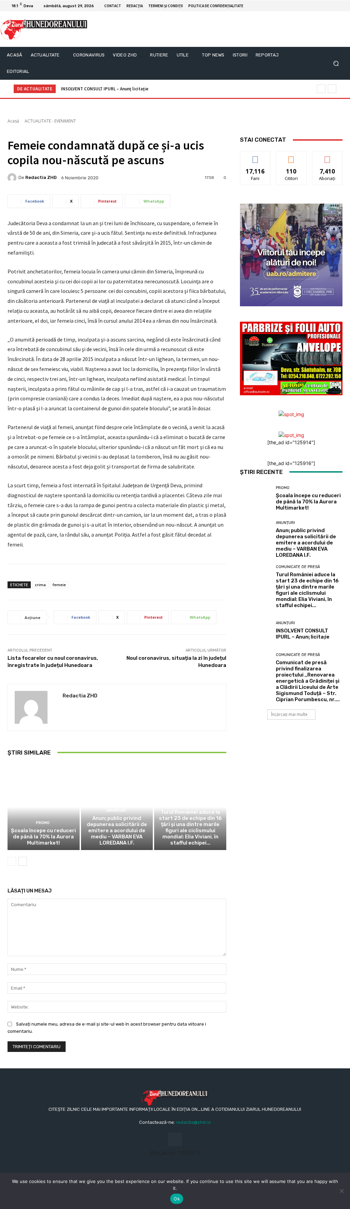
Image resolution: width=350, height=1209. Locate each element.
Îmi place (255, 156)
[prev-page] (12, 861)
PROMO (43, 823)
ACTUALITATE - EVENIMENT (50, 121)
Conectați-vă (291, 156)
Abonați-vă (327, 156)
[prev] (321, 89)
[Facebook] (331, 6)
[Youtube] (340, 6)
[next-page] (22, 861)
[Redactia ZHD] (13, 177)
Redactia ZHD (41, 177)
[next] (332, 89)
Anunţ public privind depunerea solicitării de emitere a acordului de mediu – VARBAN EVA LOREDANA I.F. (117, 830)
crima (40, 584)
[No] (341, 1190)
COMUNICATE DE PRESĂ (189, 804)
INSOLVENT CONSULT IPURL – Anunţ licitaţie (104, 89)
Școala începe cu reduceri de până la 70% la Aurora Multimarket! (43, 836)
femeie (59, 584)
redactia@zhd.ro (193, 1122)
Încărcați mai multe (289, 714)
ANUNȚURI (116, 810)
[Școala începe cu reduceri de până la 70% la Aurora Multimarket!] (44, 807)
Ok (177, 1198)
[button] (336, 63)
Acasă (13, 121)
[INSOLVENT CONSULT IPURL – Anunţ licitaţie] (255, 630)
